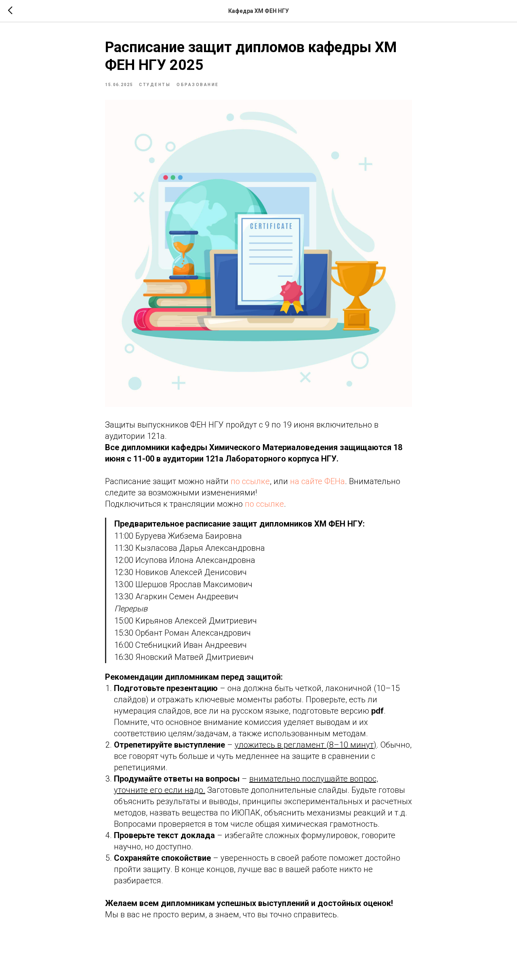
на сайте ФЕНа (317, 481)
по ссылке (250, 481)
